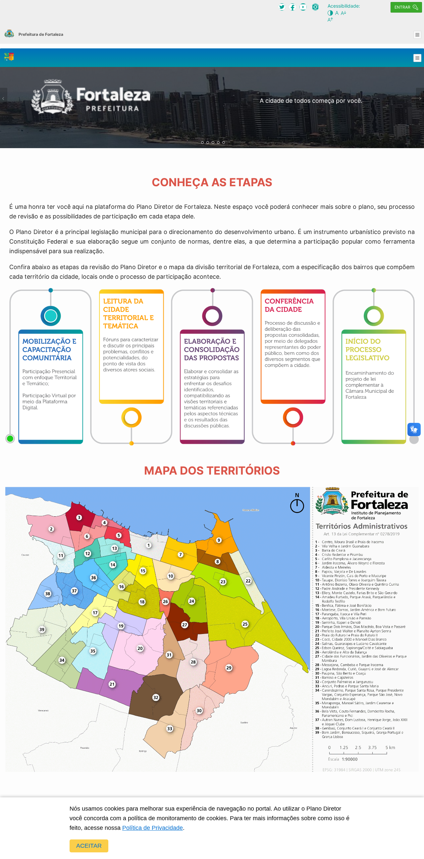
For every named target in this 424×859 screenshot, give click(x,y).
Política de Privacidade (152, 828)
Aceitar (89, 845)
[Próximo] (420, 98)
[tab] (202, 142)
